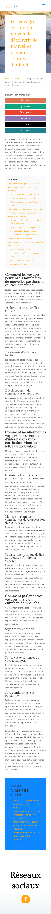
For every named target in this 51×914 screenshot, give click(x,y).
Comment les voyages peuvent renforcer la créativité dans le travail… (26, 804)
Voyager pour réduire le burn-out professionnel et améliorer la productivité (26, 815)
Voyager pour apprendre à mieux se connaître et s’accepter (25, 836)
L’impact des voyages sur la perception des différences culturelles (25, 825)
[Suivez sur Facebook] (25, 899)
